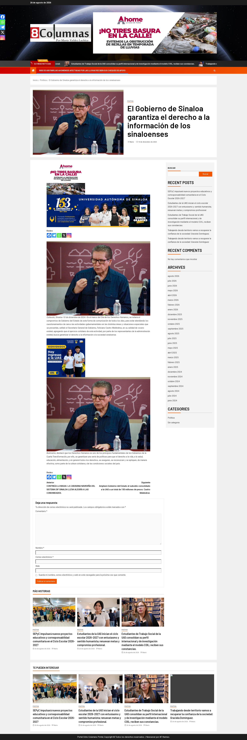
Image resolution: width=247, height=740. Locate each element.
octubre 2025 (174, 324)
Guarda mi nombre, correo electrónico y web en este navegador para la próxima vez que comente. (82, 575)
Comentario (41, 511)
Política (130, 101)
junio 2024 (172, 400)
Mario (132, 142)
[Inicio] (33, 70)
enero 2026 (173, 309)
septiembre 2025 (175, 329)
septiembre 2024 (175, 386)
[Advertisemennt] (155, 33)
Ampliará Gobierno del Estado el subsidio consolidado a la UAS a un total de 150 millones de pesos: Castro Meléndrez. (124, 487)
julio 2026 (172, 281)
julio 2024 (172, 396)
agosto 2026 (173, 276)
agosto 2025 (173, 333)
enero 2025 (173, 367)
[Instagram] (69, 235)
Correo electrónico (45, 557)
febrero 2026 (174, 305)
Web (38, 566)
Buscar (171, 168)
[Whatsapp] (59, 235)
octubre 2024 (174, 381)
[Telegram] (54, 235)
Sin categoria (173, 422)
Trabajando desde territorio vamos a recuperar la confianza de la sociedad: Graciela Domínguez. (193, 64)
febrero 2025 (174, 362)
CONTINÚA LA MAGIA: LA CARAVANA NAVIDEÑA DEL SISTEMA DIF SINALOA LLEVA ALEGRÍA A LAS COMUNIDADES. (71, 487)
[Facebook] (49, 235)
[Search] (214, 70)
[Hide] (1, 42)
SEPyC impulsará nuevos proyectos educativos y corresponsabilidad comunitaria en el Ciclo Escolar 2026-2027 (190, 195)
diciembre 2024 (175, 372)
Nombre (40, 548)
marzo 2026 (173, 300)
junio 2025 (172, 343)
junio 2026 (172, 286)
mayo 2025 (173, 348)
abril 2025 (172, 352)
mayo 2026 (173, 290)
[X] (64, 235)
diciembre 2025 (175, 314)
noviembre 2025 (175, 319)
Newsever (151, 737)
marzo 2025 (173, 357)
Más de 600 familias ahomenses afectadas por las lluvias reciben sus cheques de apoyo (82, 70)
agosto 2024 (173, 391)
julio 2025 (172, 338)
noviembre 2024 (175, 376)
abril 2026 (172, 295)
